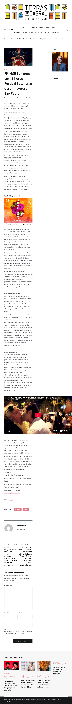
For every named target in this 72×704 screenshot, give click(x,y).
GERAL (17, 27)
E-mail (21, 613)
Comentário (8, 585)
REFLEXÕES (39, 27)
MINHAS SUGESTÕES (51, 27)
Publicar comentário (22, 641)
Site (5, 621)
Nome (6, 613)
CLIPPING (23, 27)
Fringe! (11, 500)
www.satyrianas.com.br (12, 493)
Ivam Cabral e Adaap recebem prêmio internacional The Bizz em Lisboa (28, 683)
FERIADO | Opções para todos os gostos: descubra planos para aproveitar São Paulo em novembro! (10, 555)
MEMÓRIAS (31, 27)
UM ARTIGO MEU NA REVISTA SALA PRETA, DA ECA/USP (59, 670)
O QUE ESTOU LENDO (20, 32)
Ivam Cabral (7, 97)
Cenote (43, 699)
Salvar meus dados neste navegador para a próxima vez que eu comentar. (18, 632)
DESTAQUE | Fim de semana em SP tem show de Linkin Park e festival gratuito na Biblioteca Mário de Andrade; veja (25, 555)
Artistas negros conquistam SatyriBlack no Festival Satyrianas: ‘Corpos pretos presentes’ (11, 684)
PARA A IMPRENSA (53, 32)
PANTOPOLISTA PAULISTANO (37, 32)
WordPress (7, 701)
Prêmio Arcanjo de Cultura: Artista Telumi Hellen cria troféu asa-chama (43, 683)
